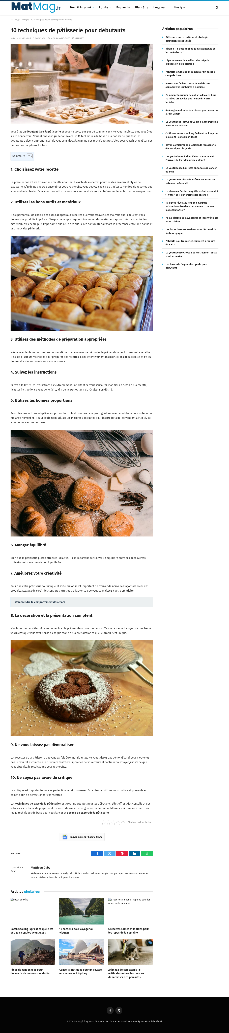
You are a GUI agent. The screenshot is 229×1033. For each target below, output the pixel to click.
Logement (160, 7)
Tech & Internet (80, 7)
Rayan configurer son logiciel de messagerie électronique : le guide (190, 146)
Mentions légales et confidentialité (145, 1021)
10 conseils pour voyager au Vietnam (76, 930)
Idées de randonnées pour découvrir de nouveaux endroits (30, 971)
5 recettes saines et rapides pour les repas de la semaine (128, 930)
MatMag (15, 19)
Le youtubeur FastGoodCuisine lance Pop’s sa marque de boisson (191, 123)
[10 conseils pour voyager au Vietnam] (81, 911)
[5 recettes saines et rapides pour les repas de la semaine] (130, 911)
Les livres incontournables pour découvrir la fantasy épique (190, 231)
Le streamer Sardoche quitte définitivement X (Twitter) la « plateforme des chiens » (191, 193)
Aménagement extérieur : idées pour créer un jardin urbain (191, 112)
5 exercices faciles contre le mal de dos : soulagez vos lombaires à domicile (188, 85)
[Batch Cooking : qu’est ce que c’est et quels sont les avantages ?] (33, 911)
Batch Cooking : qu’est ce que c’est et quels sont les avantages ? (32, 930)
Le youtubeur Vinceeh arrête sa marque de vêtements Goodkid (190, 181)
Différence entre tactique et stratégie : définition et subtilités (187, 39)
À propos (89, 1021)
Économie (123, 7)
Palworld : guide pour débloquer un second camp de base (190, 73)
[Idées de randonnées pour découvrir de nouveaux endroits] (33, 952)
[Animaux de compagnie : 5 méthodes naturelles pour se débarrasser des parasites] (130, 952)
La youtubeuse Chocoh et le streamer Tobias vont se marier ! (191, 254)
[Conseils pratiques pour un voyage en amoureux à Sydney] (81, 952)
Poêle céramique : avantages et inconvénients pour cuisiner (191, 219)
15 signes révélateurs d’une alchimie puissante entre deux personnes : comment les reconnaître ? (190, 206)
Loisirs (103, 7)
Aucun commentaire (60, 38)
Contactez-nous (118, 1021)
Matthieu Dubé (40, 867)
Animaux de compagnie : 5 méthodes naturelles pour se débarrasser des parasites (126, 973)
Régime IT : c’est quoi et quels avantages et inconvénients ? (190, 50)
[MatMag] (36, 7)
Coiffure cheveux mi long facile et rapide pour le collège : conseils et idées (191, 135)
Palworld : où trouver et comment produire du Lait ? (190, 243)
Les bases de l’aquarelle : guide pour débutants (186, 266)
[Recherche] (216, 7)
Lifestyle (179, 7)
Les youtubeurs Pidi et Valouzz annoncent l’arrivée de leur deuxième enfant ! (189, 158)
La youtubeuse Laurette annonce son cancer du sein (191, 169)
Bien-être (142, 7)
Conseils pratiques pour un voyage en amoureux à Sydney (80, 971)
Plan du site (102, 1021)
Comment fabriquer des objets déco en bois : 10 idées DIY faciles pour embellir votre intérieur (191, 99)
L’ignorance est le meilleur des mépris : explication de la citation (187, 62)
